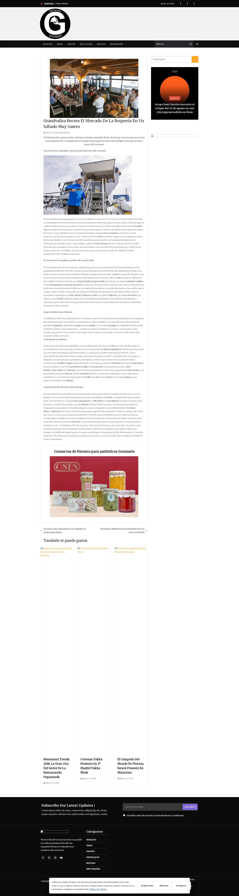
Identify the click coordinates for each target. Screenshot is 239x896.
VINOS (60, 44)
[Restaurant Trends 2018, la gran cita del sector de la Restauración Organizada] (57, 548)
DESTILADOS (86, 44)
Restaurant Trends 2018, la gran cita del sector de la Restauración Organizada (56, 768)
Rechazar (164, 885)
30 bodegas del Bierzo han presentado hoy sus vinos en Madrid (122, 531)
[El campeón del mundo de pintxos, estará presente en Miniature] (131, 548)
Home (191, 879)
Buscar (195, 59)
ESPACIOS (47, 44)
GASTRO (71, 44)
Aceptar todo (147, 885)
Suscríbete (190, 807)
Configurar (181, 885)
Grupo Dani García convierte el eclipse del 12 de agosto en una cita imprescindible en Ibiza (175, 108)
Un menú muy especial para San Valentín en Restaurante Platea (65, 531)
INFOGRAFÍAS (116, 44)
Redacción (65, 133)
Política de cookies (97, 889)
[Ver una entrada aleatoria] (197, 44)
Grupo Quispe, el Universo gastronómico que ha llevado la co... (62, 3)
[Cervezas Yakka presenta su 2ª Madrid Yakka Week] (94, 548)
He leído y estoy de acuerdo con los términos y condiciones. (155, 815)
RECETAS (101, 44)
